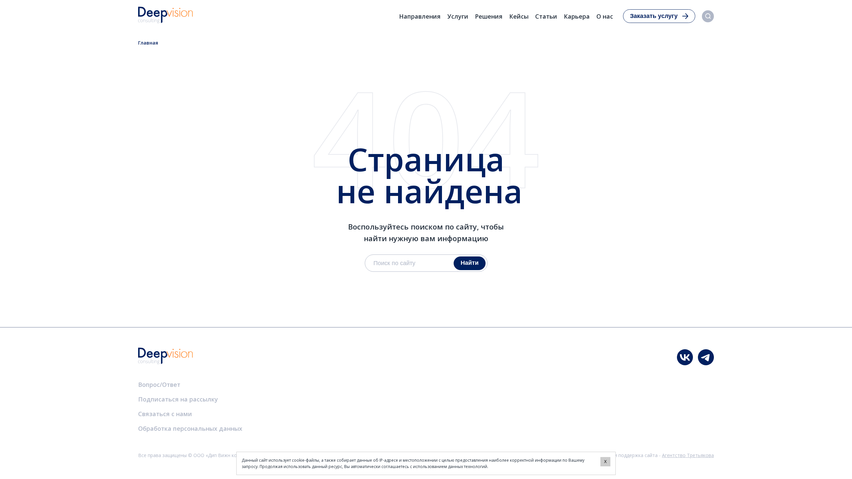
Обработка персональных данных (190, 428)
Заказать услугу (654, 16)
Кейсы (519, 16)
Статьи (546, 16)
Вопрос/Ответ (159, 385)
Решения (489, 16)
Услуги (457, 16)
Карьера (577, 16)
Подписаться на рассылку (178, 399)
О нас (604, 16)
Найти (470, 262)
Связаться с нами (165, 414)
